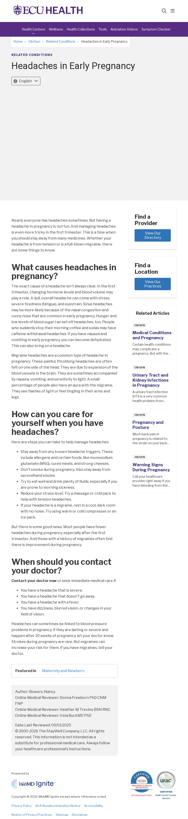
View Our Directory (152, 235)
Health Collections (81, 29)
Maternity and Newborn (63, 671)
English (25, 81)
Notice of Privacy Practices (31, 814)
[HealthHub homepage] (48, 11)
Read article (153, 341)
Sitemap (62, 814)
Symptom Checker (156, 29)
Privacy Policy (21, 806)
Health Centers (33, 29)
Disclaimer (80, 814)
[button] (174, 11)
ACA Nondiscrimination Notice (57, 806)
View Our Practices (152, 284)
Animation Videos (124, 29)
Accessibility (93, 806)
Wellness (56, 29)
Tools (103, 29)
